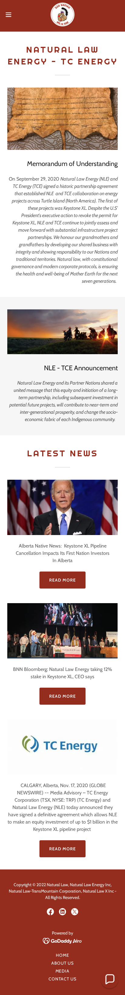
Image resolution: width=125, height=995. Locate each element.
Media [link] (63, 971)
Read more (62, 580)
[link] (62, 14)
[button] (11, 15)
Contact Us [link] (62, 979)
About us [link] (62, 963)
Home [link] (62, 955)
